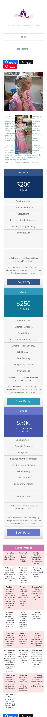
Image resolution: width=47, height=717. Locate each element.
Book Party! (23, 282)
